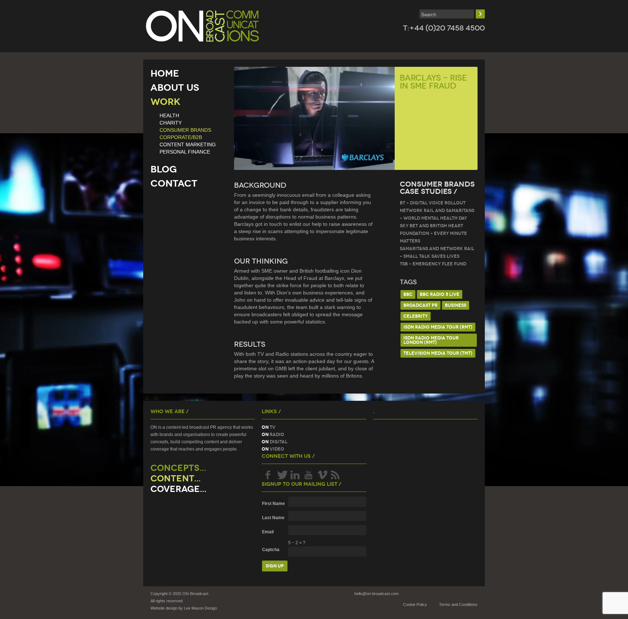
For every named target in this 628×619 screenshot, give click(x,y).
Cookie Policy (415, 604)
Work (165, 101)
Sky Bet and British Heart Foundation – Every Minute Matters (433, 233)
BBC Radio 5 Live (439, 294)
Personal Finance (185, 152)
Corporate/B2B (181, 137)
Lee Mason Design (200, 608)
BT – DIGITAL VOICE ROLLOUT (433, 202)
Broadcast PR (420, 305)
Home (164, 73)
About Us (174, 87)
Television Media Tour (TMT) (437, 353)
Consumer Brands (185, 130)
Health (169, 115)
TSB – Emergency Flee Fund (433, 263)
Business (455, 305)
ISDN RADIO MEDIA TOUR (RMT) (437, 327)
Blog (163, 169)
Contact (173, 183)
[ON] (202, 26)
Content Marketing (188, 144)
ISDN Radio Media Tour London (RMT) (431, 340)
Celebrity (415, 316)
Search (480, 14)
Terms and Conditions (458, 604)
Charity (171, 123)
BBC (407, 294)
